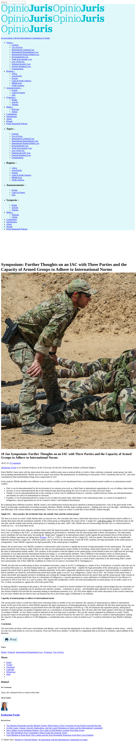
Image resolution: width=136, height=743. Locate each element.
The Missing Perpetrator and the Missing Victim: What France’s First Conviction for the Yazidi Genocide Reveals (53, 725)
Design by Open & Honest (26, 739)
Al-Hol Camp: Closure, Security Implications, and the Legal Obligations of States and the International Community (54, 728)
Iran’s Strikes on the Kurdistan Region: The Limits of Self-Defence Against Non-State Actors (45, 730)
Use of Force (58, 652)
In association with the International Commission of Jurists (25, 38)
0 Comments (15, 463)
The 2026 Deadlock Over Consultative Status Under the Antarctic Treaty (36, 733)
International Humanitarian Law (29, 652)
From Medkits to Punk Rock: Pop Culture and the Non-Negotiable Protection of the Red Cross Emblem (49, 735)
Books (4, 652)
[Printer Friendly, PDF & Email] (10, 642)
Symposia (48, 652)
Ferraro (43, 537)
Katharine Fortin (9, 468)
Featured (11, 652)
